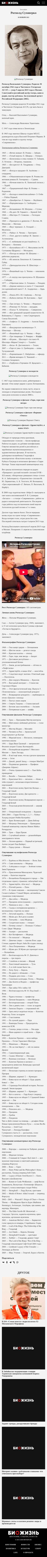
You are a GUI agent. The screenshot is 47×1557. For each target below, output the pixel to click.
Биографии (23, 9)
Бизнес (38, 1545)
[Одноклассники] (6, 1262)
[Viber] (13, 1262)
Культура (25, 1548)
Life (16, 1552)
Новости (25, 1545)
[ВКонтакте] (3, 1262)
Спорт (38, 1548)
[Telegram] (10, 1262)
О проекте (28, 1552)
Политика (11, 1548)
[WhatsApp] (17, 1262)
